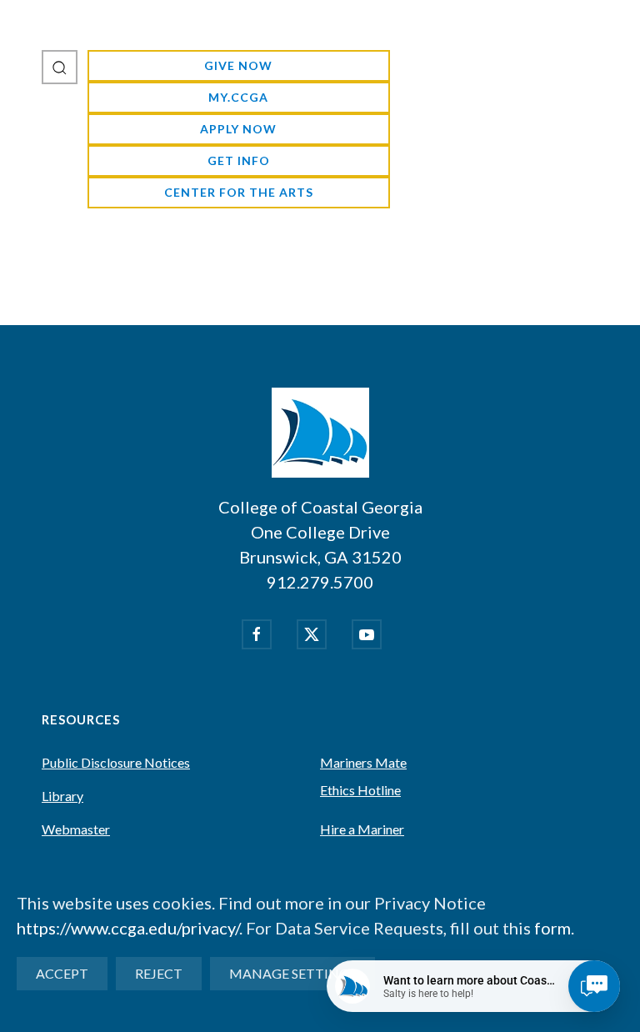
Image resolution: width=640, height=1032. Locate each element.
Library (62, 796)
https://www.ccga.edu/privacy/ (128, 928)
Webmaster (76, 829)
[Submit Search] (60, 67)
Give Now (238, 65)
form (552, 928)
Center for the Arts (238, 192)
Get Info (239, 160)
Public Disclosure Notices (116, 762)
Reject (158, 973)
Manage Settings (292, 973)
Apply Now (238, 129)
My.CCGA (238, 97)
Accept (62, 973)
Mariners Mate (363, 762)
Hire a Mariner (362, 829)
